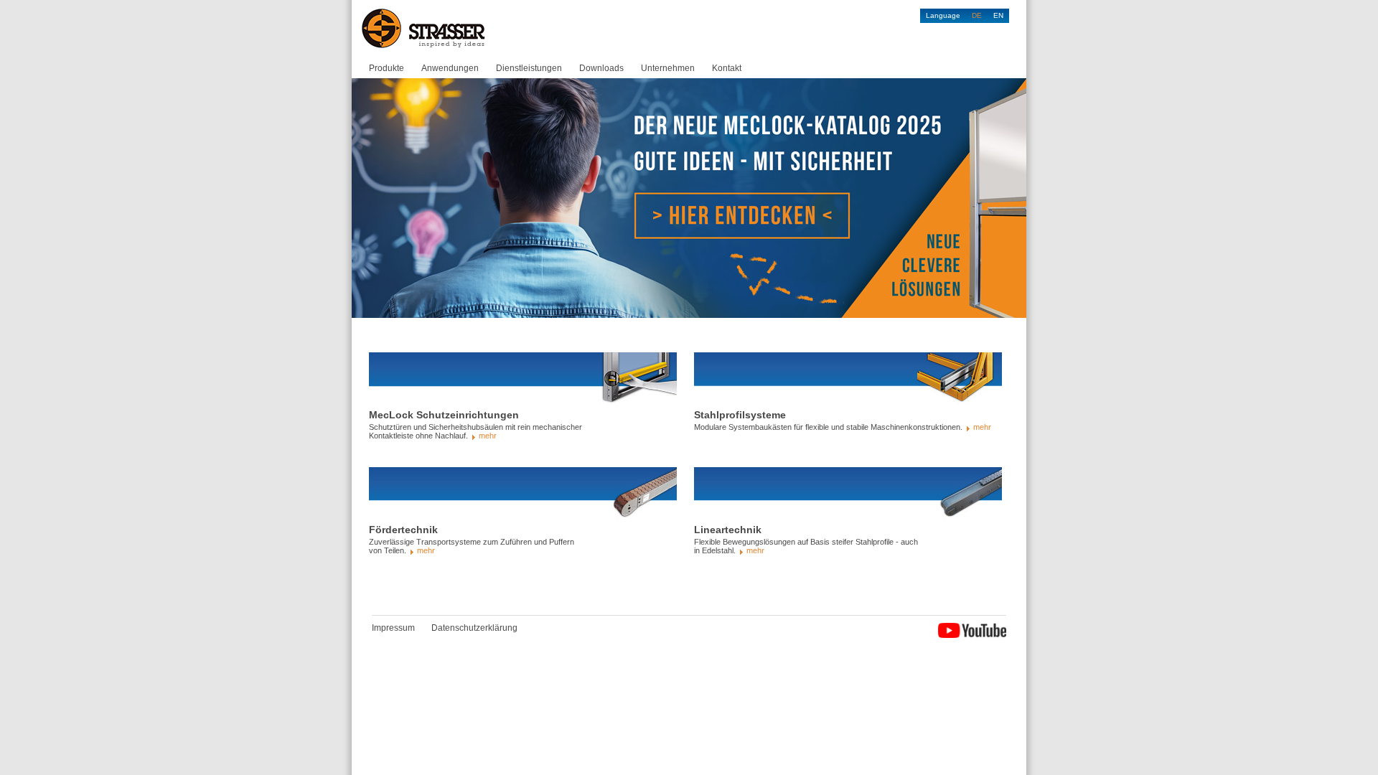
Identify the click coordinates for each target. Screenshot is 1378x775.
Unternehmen (668, 68)
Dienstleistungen (529, 68)
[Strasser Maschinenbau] (424, 29)
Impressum (393, 628)
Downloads (601, 68)
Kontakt (726, 68)
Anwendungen (450, 68)
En (998, 15)
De (977, 15)
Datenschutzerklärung (474, 628)
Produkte (386, 68)
